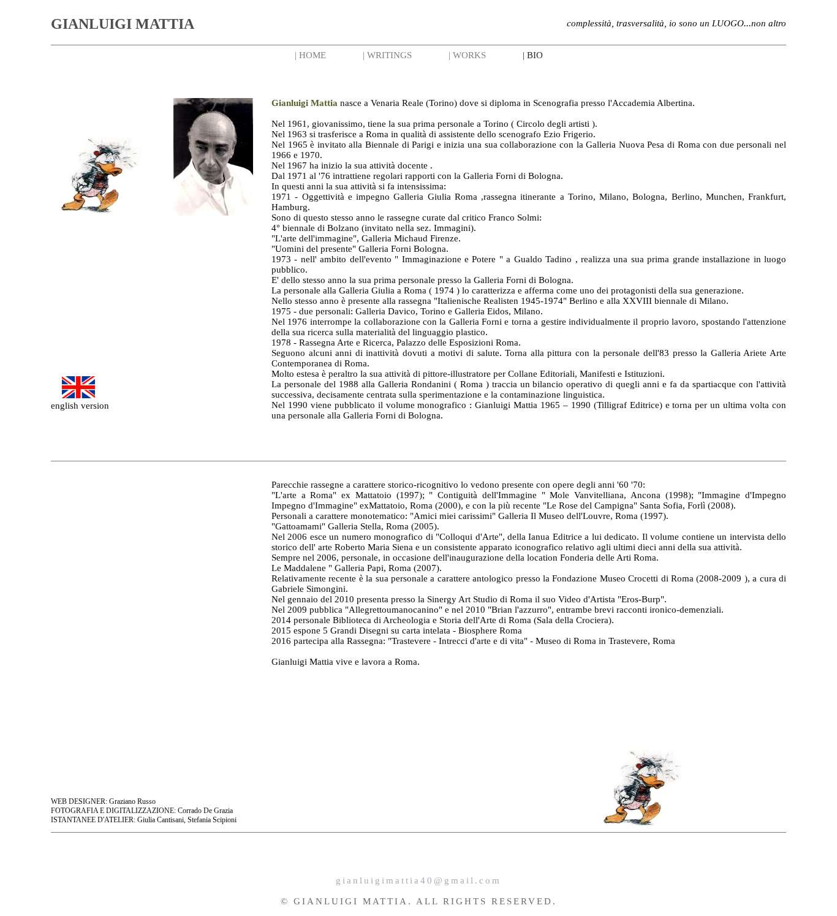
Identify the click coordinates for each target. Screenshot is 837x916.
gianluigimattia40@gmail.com (418, 880)
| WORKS (467, 55)
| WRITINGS (387, 55)
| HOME (310, 55)
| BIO (533, 55)
